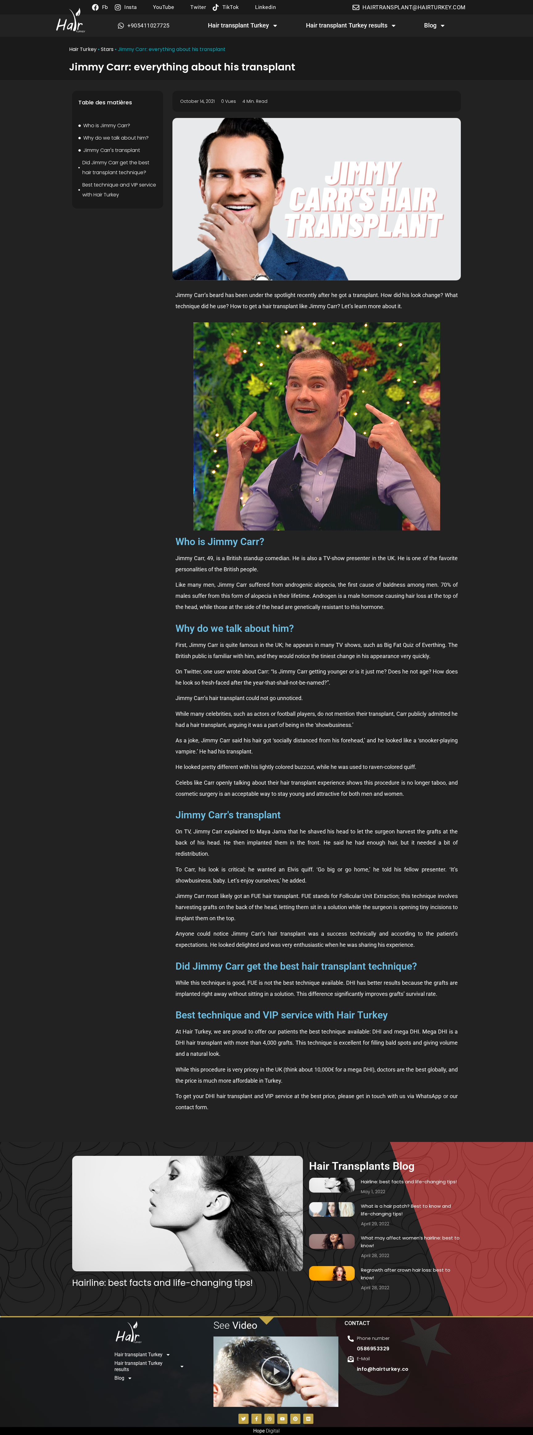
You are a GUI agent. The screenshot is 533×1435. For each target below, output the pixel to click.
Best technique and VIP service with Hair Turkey (119, 189)
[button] (275, 1371)
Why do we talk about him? (116, 137)
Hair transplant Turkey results (346, 25)
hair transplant (280, 306)
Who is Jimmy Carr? (106, 125)
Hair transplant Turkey (238, 25)
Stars (107, 49)
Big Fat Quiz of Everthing (414, 645)
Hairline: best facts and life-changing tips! (162, 1283)
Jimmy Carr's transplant (111, 150)
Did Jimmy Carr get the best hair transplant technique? (115, 167)
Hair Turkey (83, 49)
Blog (430, 25)
